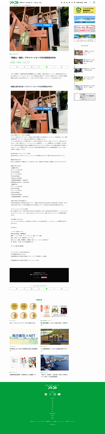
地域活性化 (13, 62)
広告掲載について (49, 421)
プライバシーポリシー (61, 421)
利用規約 (54, 421)
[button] (17, 67)
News (52, 418)
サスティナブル (26, 62)
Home (11, 5)
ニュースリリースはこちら (40, 421)
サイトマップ (73, 421)
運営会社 (67, 421)
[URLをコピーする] (61, 67)
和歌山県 (19, 62)
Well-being (80, 2)
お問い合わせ (32, 421)
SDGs (85, 2)
